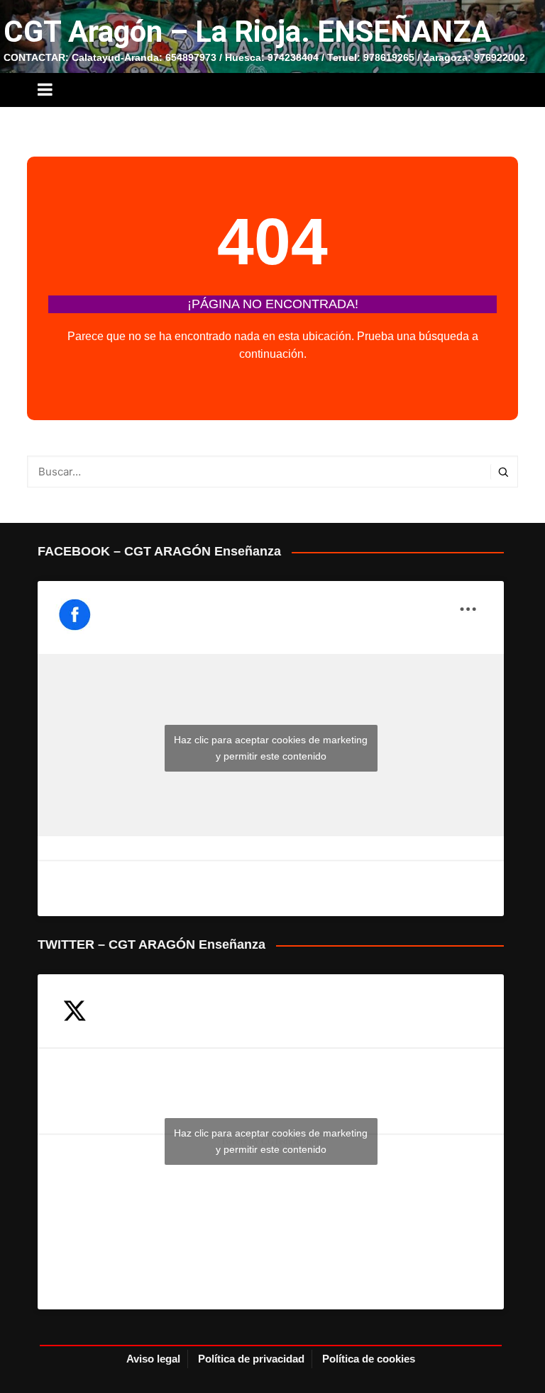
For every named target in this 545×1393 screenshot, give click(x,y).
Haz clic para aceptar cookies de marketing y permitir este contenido (271, 748)
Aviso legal (153, 1359)
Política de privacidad (251, 1359)
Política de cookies (368, 1359)
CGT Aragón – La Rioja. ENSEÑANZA (247, 31)
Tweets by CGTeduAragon (271, 1141)
